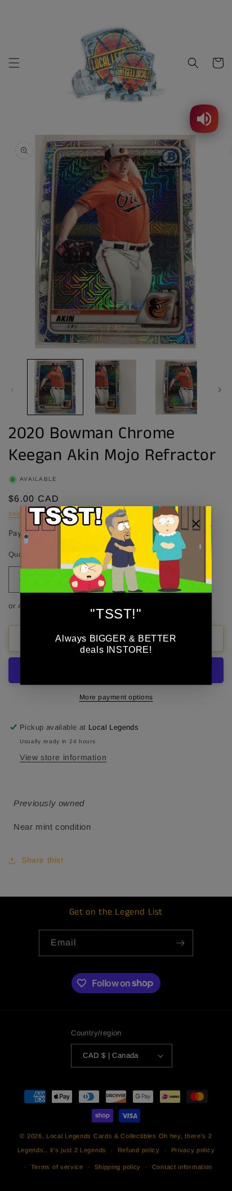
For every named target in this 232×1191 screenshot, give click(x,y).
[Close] (195, 525)
